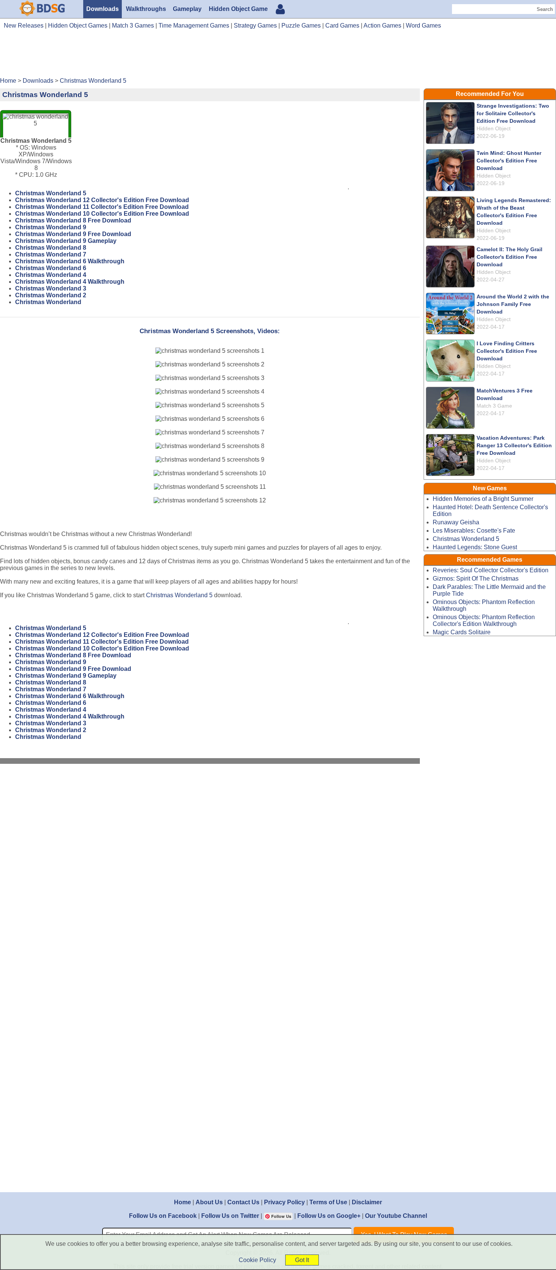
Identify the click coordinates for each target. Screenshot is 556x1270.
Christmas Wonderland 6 (50, 268)
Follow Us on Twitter (230, 1216)
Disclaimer (367, 1202)
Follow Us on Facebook (163, 1216)
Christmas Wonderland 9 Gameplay (65, 241)
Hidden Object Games (77, 25)
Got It (302, 1260)
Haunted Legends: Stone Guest (475, 547)
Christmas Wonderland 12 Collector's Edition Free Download (102, 200)
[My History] (280, 10)
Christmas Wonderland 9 (50, 227)
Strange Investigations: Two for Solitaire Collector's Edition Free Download (513, 113)
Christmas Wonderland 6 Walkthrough (69, 261)
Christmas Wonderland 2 (50, 295)
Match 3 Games (133, 25)
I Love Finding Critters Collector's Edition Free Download (507, 351)
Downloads (102, 9)
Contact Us (243, 1202)
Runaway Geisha (456, 522)
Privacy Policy (284, 1202)
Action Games (382, 25)
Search (545, 9)
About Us (209, 1202)
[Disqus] (210, 870)
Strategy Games (255, 25)
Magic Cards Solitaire (462, 632)
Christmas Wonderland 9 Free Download (73, 234)
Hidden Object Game (238, 9)
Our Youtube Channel (396, 1216)
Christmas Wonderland (48, 302)
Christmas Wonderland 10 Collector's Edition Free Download (102, 213)
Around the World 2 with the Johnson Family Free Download (513, 304)
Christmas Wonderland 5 (50, 193)
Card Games (342, 25)
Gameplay (187, 9)
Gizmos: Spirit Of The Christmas (476, 578)
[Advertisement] (278, 56)
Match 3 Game (494, 406)
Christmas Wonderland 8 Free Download (73, 220)
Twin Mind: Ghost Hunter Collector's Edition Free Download (509, 160)
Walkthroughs (146, 9)
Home (182, 1202)
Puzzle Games (301, 25)
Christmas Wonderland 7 (50, 254)
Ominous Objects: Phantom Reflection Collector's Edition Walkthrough (484, 620)
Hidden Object (494, 128)
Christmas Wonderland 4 (50, 275)
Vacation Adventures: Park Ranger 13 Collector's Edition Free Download (514, 445)
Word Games (423, 25)
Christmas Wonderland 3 (50, 288)
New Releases (23, 25)
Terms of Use (328, 1202)
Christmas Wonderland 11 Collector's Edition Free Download (102, 207)
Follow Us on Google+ (328, 1216)
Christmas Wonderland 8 (50, 247)
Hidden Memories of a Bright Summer (483, 499)
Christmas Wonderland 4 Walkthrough (69, 281)
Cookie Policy (257, 1260)
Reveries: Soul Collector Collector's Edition (490, 570)
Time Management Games (193, 25)
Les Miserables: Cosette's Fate (474, 530)
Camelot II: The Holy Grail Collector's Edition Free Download (509, 256)
